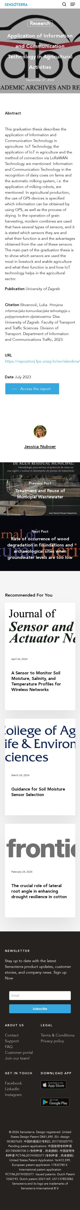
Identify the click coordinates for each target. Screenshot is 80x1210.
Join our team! (17, 1058)
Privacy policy (52, 1041)
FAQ (9, 1046)
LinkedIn (12, 1089)
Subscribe (40, 1009)
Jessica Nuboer (40, 447)
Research (40, 23)
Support (12, 1041)
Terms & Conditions (57, 1035)
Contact (12, 1035)
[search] (64, 4)
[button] (72, 4)
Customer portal (19, 1052)
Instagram (13, 1094)
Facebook (13, 1083)
